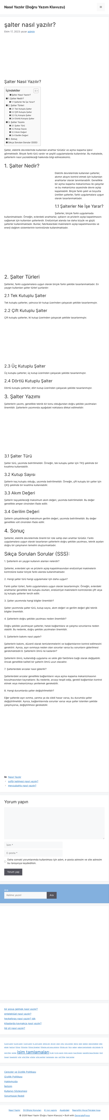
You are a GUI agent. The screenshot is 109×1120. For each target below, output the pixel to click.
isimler (14, 1053)
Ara (6, 890)
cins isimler (69, 1044)
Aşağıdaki (64, 1110)
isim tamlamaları (33, 1052)
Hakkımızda (11, 1081)
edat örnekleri (93, 1044)
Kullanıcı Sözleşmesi (15, 1091)
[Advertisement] (54, 58)
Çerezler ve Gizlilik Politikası (20, 1072)
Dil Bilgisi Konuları (32, 1110)
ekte (100, 1044)
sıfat (19, 1057)
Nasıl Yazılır (14, 777)
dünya (76, 1044)
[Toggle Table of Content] (34, 90)
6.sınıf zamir (18, 1044)
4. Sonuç (12, 139)
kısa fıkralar (77, 1053)
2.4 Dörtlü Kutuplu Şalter (22, 118)
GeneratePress (82, 1115)
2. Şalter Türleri (16, 105)
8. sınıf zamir (37, 1044)
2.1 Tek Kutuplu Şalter (21, 109)
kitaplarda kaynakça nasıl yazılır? (23, 1023)
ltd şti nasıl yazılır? (14, 1028)
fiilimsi (17, 1047)
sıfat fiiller (25, 1057)
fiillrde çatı (64, 1047)
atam (58, 1044)
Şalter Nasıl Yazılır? (21, 95)
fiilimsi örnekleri (34, 1047)
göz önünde (96, 1047)
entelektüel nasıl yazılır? (17, 1013)
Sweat (6, 1057)
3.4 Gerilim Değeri (19, 135)
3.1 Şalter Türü (18, 125)
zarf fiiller (61, 1057)
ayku (62, 1044)
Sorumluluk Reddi (14, 1095)
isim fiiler (7, 1053)
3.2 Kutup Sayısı (19, 129)
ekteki (6, 1047)
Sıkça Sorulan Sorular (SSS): (23, 142)
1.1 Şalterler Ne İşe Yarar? (23, 102)
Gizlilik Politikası (13, 1076)
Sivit (101, 1053)
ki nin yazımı (58, 1053)
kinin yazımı (68, 1053)
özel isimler (70, 1057)
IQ (102, 1047)
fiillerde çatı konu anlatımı (50, 1047)
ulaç (56, 1057)
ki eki (52, 1053)
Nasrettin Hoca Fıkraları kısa (86, 1110)
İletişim (8, 1086)
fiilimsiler (24, 1047)
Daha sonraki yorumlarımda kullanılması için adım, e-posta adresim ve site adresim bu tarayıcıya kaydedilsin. (54, 861)
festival (12, 1047)
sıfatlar (32, 1057)
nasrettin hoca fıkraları (91, 1053)
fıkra (70, 1047)
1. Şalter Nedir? (16, 98)
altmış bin (46, 1044)
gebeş (74, 1047)
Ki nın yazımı (50, 1110)
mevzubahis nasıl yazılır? (22, 785)
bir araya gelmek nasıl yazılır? (21, 1009)
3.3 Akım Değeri (19, 132)
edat (80, 1044)
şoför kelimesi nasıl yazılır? (23, 781)
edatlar (85, 1044)
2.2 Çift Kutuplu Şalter (21, 112)
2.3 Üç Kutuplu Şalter (21, 115)
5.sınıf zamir (8, 1044)
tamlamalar (50, 1057)
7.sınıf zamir (27, 1044)
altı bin (53, 1044)
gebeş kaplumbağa (85, 1047)
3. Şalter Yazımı (16, 122)
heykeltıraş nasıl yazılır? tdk (19, 1018)
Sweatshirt (13, 1057)
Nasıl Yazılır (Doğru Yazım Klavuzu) (34, 7)
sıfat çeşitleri (40, 1057)
